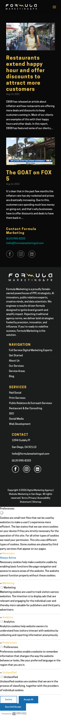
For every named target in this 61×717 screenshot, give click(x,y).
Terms (24, 498)
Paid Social (15, 393)
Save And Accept (13, 707)
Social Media (16, 419)
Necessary (8, 553)
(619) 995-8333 (15, 238)
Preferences (9, 643)
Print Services (17, 398)
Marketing (8, 583)
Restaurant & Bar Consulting (25, 408)
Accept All (28, 700)
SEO (11, 413)
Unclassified (9, 672)
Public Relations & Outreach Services (30, 403)
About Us (14, 361)
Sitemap (37, 502)
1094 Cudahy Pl (21, 440)
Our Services (16, 366)
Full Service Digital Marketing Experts (30, 350)
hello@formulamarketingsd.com (25, 243)
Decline (8, 700)
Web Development (20, 424)
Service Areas (17, 371)
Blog (11, 376)
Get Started (16, 355)
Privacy (32, 498)
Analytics (7, 617)
